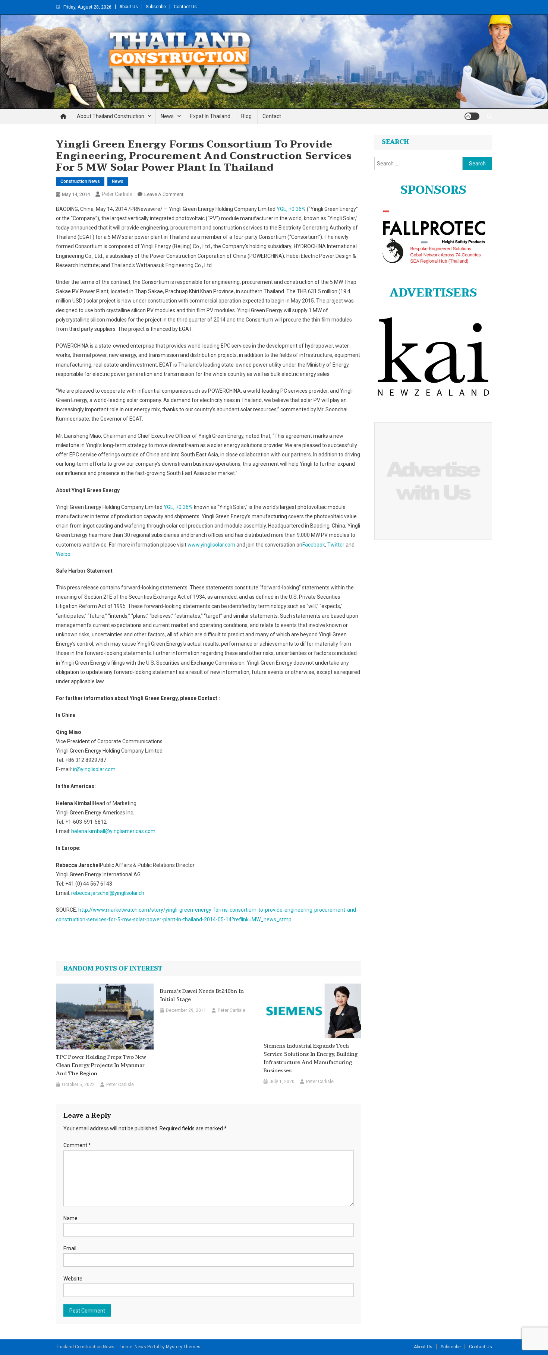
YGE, (291, 209)
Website (72, 1279)
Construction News (80, 181)
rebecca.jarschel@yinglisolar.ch (107, 893)
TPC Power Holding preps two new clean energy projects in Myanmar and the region (101, 1065)
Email (69, 1248)
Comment (77, 1145)
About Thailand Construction (110, 116)
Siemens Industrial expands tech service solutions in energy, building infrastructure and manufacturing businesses (311, 1058)
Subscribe (156, 6)
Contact (271, 116)
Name (70, 1218)
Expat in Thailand (210, 116)
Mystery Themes (183, 1346)
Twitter (335, 545)
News (167, 116)
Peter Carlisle (117, 194)
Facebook (313, 545)
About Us (128, 6)
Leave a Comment (163, 194)
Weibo (63, 554)
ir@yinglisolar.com (94, 769)
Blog (246, 116)
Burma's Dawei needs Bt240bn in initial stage (202, 995)
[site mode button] (471, 116)
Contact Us (185, 6)
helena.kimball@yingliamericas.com (113, 831)
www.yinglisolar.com (211, 545)
